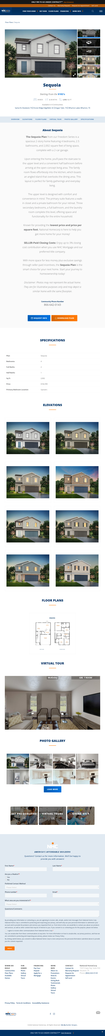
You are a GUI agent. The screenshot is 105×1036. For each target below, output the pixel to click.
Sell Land (95, 6)
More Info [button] (77, 11)
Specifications (87, 119)
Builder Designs (71, 1025)
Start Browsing (66, 1033)
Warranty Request (64, 6)
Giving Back (55, 980)
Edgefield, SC (44, 108)
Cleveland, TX (23, 108)
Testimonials (55, 983)
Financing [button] (64, 11)
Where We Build (9, 967)
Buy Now (43, 11)
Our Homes (24, 967)
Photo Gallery (71, 119)
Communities (10, 971)
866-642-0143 (52, 305)
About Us (54, 971)
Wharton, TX (79, 108)
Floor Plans (54, 11)
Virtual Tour (55, 119)
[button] (92, 11)
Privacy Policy (10, 1003)
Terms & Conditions (23, 1003)
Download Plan (65, 318)
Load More (52, 789)
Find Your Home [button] (29, 11)
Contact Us (51, 6)
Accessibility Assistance (40, 1003)
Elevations (27, 119)
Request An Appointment (80, 6)
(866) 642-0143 (92, 973)
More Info (53, 967)
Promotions (55, 973)
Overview (15, 119)
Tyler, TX (61, 108)
